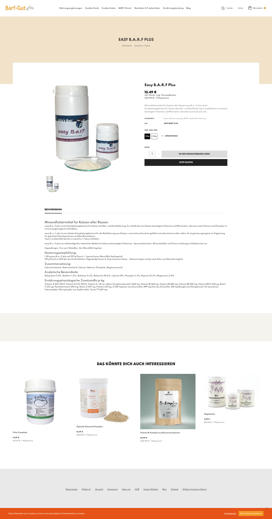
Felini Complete (20, 432)
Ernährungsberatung (173, 8)
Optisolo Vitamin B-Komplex (89, 427)
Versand (99, 489)
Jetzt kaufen (186, 162)
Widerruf (86, 489)
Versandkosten (168, 95)
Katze (165, 118)
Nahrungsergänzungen (70, 8)
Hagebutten (209, 414)
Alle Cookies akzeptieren (251, 513)
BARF (186, 118)
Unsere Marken (150, 489)
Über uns (126, 489)
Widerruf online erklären (195, 489)
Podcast (174, 489)
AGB (137, 489)
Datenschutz (71, 489)
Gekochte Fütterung (198, 118)
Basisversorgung (176, 118)
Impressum (112, 489)
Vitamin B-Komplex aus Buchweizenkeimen (160, 433)
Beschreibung (53, 210)
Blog (188, 8)
